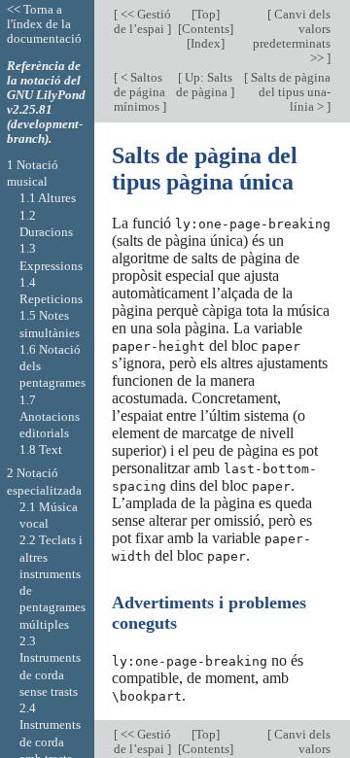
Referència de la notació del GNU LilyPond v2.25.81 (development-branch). (46, 102)
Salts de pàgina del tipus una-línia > (289, 92)
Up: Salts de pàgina (204, 84)
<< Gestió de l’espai (142, 21)
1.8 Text (40, 449)
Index (206, 43)
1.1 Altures (47, 197)
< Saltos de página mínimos (139, 92)
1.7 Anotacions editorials (49, 417)
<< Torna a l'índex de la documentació (44, 24)
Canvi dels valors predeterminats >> (292, 36)
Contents (205, 28)
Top (205, 14)
